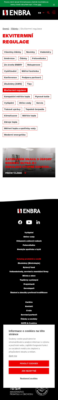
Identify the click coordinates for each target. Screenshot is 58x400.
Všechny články (12, 52)
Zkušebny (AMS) (13, 83)
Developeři (29, 288)
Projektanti (29, 284)
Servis (39, 103)
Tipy (29, 83)
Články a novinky (29, 319)
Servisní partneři (29, 314)
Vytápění (9, 103)
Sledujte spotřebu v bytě (29, 249)
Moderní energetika (15, 134)
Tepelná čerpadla (35, 109)
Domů (6, 28)
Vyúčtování (10, 71)
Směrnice (9, 58)
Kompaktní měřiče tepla (17, 96)
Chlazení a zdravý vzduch (29, 241)
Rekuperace (33, 64)
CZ (39, 13)
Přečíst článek (13, 173)
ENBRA (29, 210)
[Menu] (53, 12)
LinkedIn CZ (38, 222)
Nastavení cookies (28, 378)
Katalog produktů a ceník (29, 259)
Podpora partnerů (31, 77)
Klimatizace (10, 115)
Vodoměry (45, 52)
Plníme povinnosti (41, 389)
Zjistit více (13, 356)
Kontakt (29, 306)
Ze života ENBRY (13, 64)
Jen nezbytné (29, 371)
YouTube (29, 222)
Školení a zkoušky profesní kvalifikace (29, 292)
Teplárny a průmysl (29, 280)
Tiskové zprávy (12, 109)
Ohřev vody (25, 103)
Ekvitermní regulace (15, 90)
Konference (10, 77)
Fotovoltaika (39, 58)
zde (39, 4)
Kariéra (29, 302)
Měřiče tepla (29, 115)
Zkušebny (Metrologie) (29, 263)
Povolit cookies (29, 364)
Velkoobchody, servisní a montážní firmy (29, 271)
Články (14, 28)
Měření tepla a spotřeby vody (20, 128)
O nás (29, 310)
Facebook (20, 222)
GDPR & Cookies (29, 323)
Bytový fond (29, 267)
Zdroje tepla (10, 122)
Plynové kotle (42, 96)
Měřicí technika (30, 71)
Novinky (30, 52)
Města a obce (29, 275)
